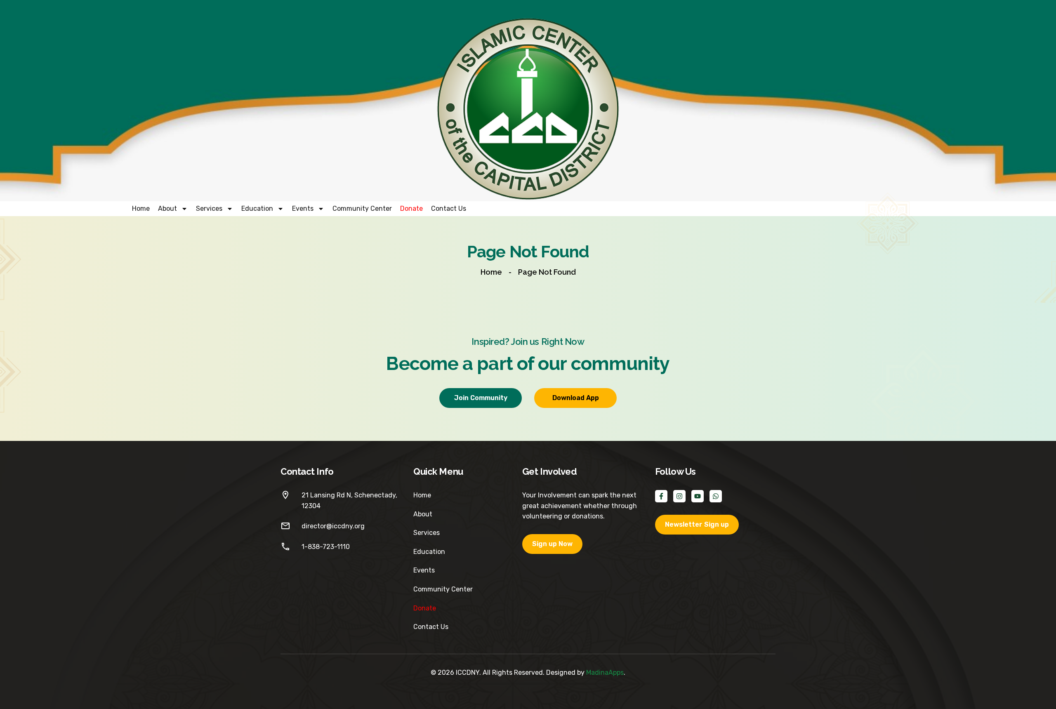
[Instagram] (679, 496)
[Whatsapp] (716, 496)
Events (303, 208)
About (167, 208)
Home (141, 208)
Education (257, 208)
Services (209, 208)
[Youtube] (697, 496)
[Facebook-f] (661, 496)
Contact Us (448, 208)
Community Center (362, 208)
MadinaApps (605, 672)
